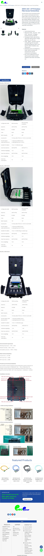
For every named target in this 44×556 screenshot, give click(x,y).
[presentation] (1, 28)
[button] (23, 73)
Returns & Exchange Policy (16, 530)
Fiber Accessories (5, 536)
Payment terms (16, 534)
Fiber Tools (4, 540)
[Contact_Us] (41, 546)
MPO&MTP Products (6, 526)
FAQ (13, 526)
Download (15, 535)
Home (1, 5)
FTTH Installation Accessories (5, 539)
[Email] (41, 550)
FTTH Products (11, 5)
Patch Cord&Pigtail (5, 532)
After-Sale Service (16, 528)
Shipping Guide (16, 532)
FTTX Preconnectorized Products (6, 530)
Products (5, 5)
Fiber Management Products (5, 534)
